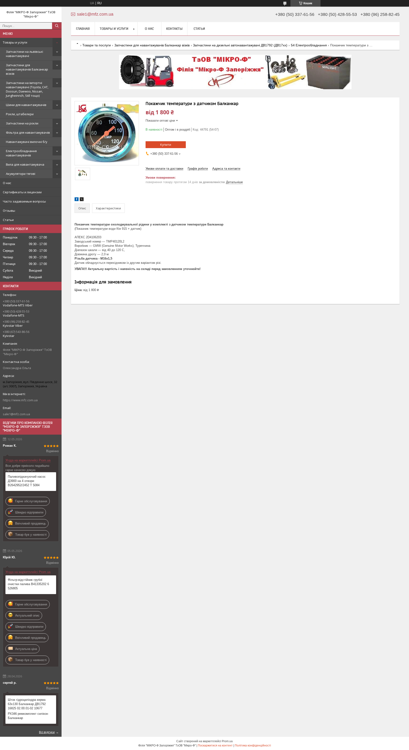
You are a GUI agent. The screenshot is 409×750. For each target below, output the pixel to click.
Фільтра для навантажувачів (28, 132)
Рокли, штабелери (20, 114)
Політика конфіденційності (253, 745)
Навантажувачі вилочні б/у (26, 142)
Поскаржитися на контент (215, 745)
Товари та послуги (96, 45)
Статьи (8, 220)
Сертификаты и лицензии (22, 192)
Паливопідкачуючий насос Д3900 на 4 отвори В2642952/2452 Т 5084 (27, 481)
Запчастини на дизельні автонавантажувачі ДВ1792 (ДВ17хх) (240, 45)
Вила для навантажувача (25, 164)
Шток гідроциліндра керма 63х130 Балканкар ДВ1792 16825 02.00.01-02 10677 (27, 704)
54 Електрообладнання (309, 45)
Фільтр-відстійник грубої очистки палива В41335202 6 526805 (28, 584)
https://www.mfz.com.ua (20, 400)
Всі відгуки (47, 732)
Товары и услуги (15, 42)
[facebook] (77, 200)
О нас (7, 183)
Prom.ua (227, 741)
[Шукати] (57, 25)
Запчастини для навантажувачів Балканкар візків (27, 69)
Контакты (174, 29)
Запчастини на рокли (22, 123)
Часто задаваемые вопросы (24, 201)
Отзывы (9, 210)
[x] (82, 200)
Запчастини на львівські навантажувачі (24, 53)
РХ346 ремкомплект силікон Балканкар (28, 716)
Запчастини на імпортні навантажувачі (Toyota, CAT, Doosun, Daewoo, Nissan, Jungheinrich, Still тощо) (27, 89)
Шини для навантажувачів (26, 105)
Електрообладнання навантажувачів (21, 153)
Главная (83, 29)
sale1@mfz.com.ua (16, 414)
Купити (165, 144)
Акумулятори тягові (20, 174)
